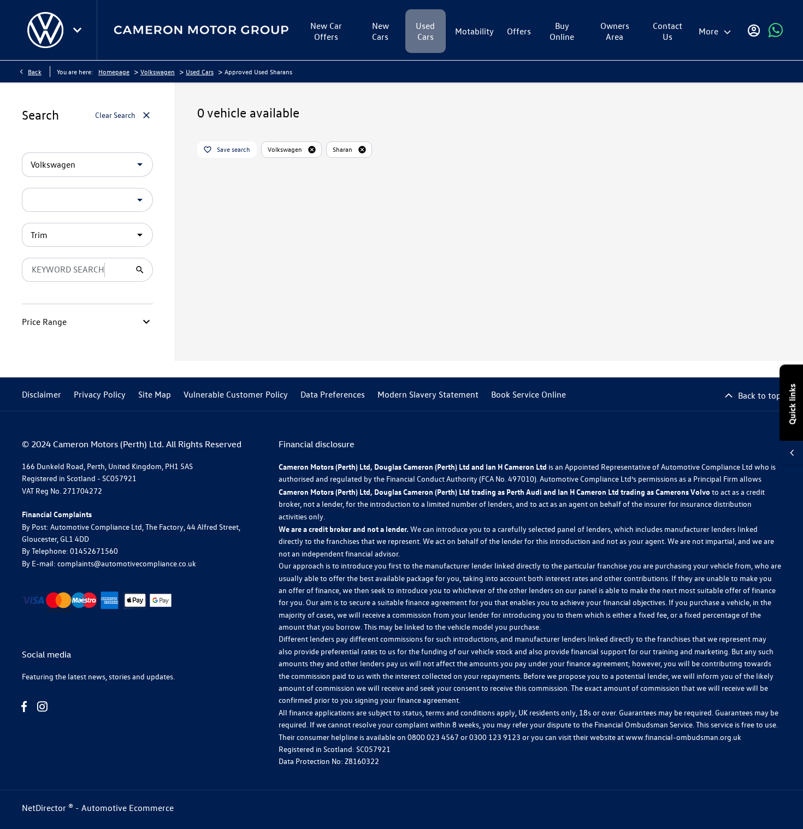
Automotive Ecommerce (127, 807)
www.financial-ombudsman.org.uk (683, 737)
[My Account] (754, 30)
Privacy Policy (100, 394)
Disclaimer (41, 394)
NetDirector (45, 807)
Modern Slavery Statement (428, 394)
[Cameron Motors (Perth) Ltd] (201, 30)
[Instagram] (42, 706)
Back (35, 71)
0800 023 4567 (433, 737)
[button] (122, 164)
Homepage (113, 71)
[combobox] (87, 164)
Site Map (154, 394)
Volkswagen (157, 71)
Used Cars (200, 71)
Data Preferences (332, 394)
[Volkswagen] (45, 30)
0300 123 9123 (495, 737)
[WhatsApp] (776, 30)
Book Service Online (528, 394)
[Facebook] (24, 706)
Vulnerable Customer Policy (236, 394)
